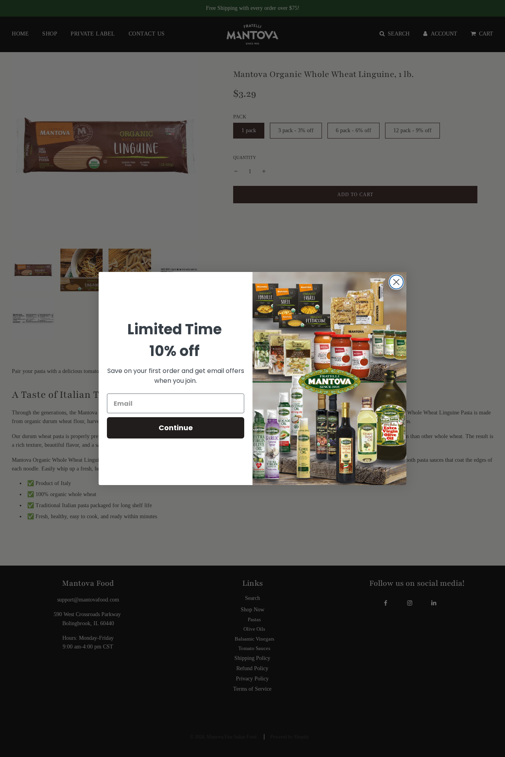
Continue (176, 428)
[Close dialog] (396, 282)
